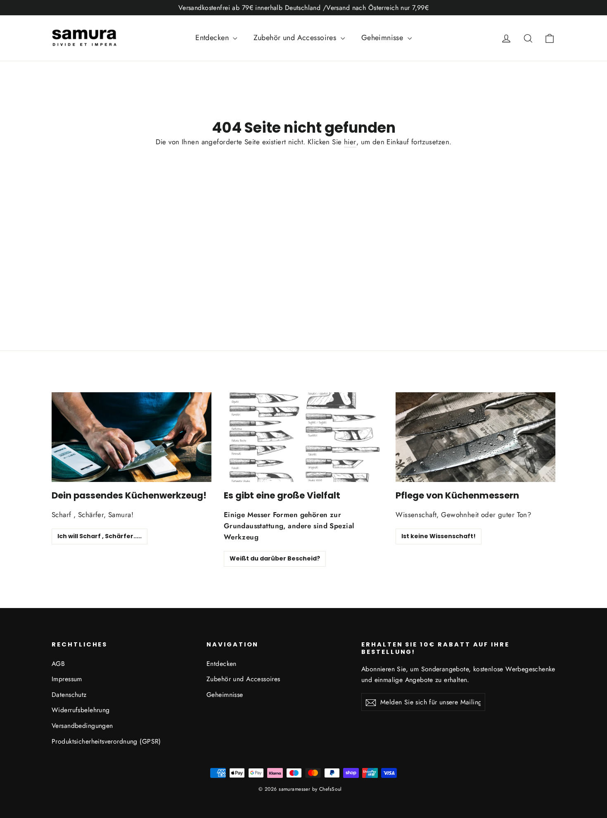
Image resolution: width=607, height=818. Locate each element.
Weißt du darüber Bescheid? (275, 558)
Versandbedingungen (82, 725)
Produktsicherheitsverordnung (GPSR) (106, 741)
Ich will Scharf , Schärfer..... (99, 536)
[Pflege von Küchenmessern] (475, 437)
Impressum (67, 679)
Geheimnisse (383, 37)
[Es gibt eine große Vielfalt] (304, 437)
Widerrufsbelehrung (81, 710)
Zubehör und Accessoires (296, 37)
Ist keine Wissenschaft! (438, 536)
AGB (58, 663)
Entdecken (213, 37)
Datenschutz (69, 694)
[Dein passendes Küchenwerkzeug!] (131, 437)
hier (350, 142)
